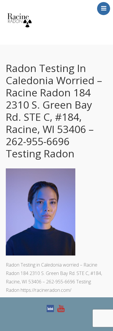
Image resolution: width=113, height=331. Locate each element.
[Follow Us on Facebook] (50, 308)
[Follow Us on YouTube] (61, 308)
